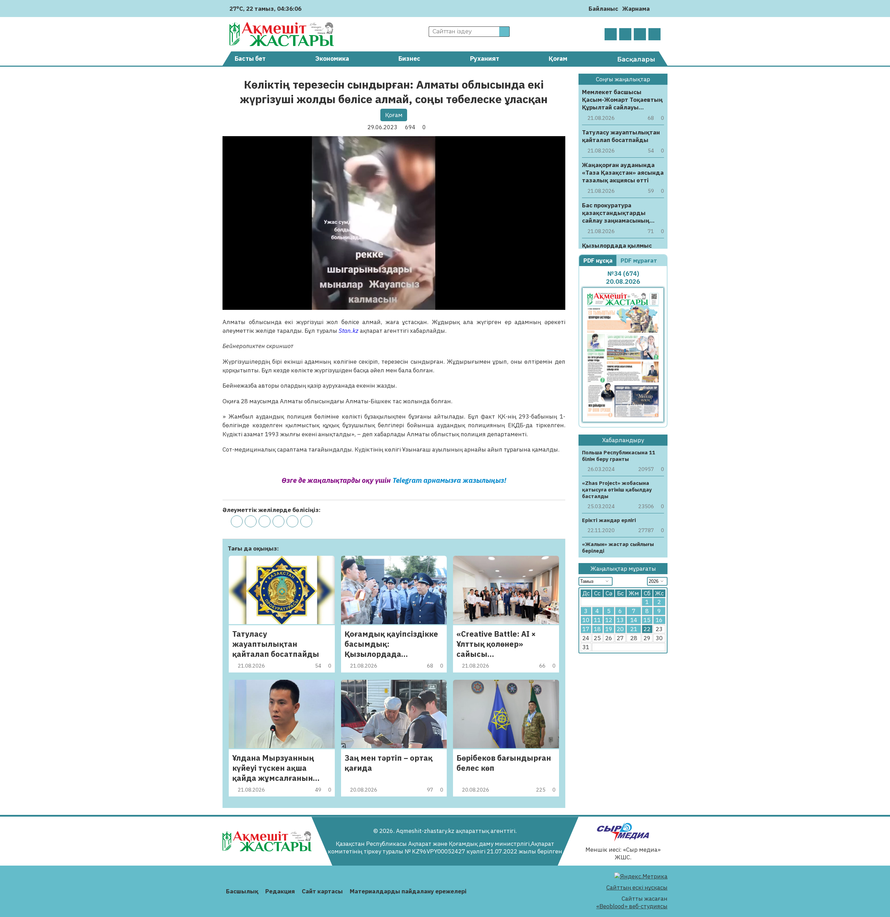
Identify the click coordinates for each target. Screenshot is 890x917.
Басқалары (636, 59)
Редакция (280, 891)
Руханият (484, 59)
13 (620, 620)
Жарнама (636, 9)
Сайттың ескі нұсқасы (637, 887)
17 (585, 629)
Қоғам (558, 59)
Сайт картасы (322, 891)
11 (597, 620)
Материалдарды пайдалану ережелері (408, 891)
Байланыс (603, 9)
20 (620, 629)
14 (633, 620)
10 (585, 620)
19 (608, 629)
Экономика (332, 59)
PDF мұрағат (639, 260)
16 (659, 620)
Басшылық (242, 891)
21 (633, 629)
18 (597, 629)
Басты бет (250, 59)
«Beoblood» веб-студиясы (632, 906)
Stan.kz (348, 330)
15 (647, 620)
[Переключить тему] (657, 8)
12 (608, 620)
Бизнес (409, 59)
